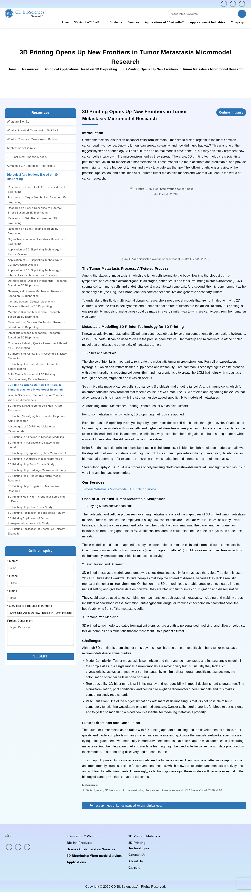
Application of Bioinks (21, 148)
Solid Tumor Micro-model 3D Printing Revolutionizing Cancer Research (31, 377)
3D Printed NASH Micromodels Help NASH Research (35, 408)
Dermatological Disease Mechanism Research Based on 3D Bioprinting (37, 283)
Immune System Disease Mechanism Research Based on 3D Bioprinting (31, 304)
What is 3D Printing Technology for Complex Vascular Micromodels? (36, 398)
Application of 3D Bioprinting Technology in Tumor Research (35, 252)
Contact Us (137, 854)
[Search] (242, 14)
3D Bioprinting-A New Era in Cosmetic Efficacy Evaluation (37, 356)
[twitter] (233, 4)
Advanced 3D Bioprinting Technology (31, 165)
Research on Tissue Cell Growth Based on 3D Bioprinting (37, 189)
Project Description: (20, 620)
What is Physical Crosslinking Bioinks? (32, 130)
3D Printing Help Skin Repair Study (30, 507)
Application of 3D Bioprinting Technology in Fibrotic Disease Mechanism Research (35, 273)
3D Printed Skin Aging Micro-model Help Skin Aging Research (36, 418)
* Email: (12, 590)
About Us (135, 861)
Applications (76, 862)
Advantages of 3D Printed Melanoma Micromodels (31, 429)
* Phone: (13, 576)
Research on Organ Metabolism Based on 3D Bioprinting (37, 200)
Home (65, 22)
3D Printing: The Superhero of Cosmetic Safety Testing (33, 366)
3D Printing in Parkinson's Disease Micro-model (34, 445)
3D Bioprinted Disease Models (27, 157)
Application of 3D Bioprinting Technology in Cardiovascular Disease (35, 262)
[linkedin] (242, 4)
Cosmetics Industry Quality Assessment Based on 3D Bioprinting (37, 345)
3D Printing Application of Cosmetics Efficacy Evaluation (36, 531)
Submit (11, 650)
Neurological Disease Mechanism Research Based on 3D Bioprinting (36, 293)
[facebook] (224, 4)
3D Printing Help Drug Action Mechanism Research (34, 488)
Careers (134, 867)
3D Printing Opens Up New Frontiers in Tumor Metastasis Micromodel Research (35, 387)
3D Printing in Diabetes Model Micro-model (35, 458)
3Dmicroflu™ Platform (89, 22)
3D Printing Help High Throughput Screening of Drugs (36, 499)
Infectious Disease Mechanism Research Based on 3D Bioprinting (34, 335)
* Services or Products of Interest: (29, 605)
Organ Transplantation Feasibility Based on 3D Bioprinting (37, 241)
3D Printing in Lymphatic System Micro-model (37, 453)
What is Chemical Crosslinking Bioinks (32, 139)
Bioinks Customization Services (91, 849)
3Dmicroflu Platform (83, 836)
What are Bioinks (18, 121)
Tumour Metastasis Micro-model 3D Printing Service (119, 489)
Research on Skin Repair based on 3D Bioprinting (32, 221)
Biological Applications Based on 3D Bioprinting (80, 69)
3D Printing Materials (144, 836)
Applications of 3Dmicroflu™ (165, 22)
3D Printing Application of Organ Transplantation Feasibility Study (28, 521)
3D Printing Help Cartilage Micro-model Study (37, 470)
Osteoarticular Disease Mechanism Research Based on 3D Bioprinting (36, 325)
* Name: (12, 561)
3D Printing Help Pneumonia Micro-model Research (34, 478)
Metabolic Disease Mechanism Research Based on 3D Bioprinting (34, 314)
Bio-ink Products (79, 842)
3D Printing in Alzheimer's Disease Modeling (36, 436)
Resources (30, 69)
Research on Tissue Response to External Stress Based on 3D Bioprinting (35, 210)
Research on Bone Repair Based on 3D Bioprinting (33, 231)
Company (237, 22)
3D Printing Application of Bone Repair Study (36, 512)
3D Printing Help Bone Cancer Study (31, 464)
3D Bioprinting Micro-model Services (95, 855)
